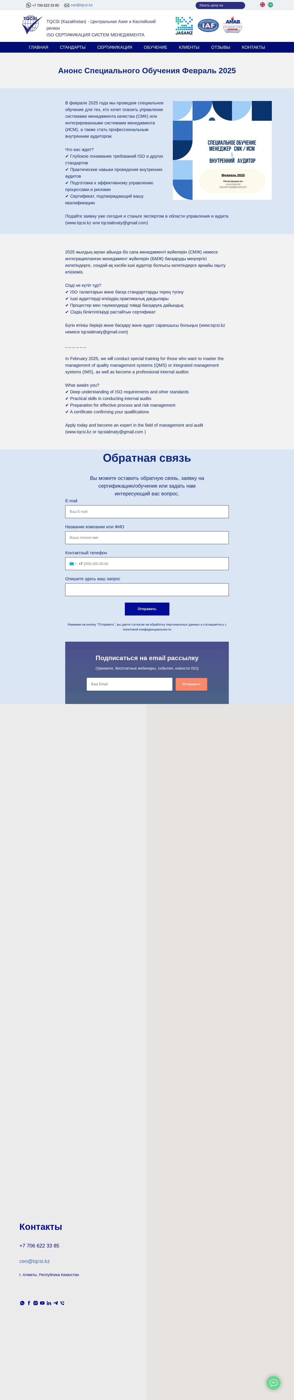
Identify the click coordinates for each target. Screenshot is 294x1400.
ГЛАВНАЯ (38, 47)
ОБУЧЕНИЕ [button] (155, 47)
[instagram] (35, 1303)
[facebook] (29, 1303)
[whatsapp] (22, 1303)
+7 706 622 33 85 (45, 5)
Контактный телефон (86, 552)
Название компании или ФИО (94, 526)
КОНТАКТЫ (253, 47)
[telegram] (55, 1303)
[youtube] (42, 1303)
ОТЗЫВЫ (220, 47)
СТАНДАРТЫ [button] (73, 47)
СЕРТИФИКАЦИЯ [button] (114, 47)
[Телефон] (62, 1303)
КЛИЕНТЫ (189, 47)
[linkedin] (49, 1303)
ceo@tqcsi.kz (82, 5)
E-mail (71, 500)
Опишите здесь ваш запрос (92, 578)
